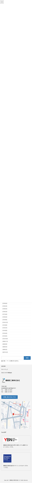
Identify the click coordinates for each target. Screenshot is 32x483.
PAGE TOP (29, 466)
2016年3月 (4, 317)
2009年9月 (4, 344)
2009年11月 (5, 341)
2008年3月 (4, 349)
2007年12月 (5, 352)
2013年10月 (5, 338)
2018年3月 (4, 308)
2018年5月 (4, 303)
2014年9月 (4, 325)
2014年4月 (4, 333)
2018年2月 (4, 311)
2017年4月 (4, 314)
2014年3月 (4, 336)
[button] (9, 397)
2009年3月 (4, 346)
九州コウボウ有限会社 (6, 372)
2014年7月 (4, 327)
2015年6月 (4, 319)
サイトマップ (4, 369)
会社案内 (3, 366)
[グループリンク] (16, 461)
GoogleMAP (3, 432)
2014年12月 (5, 322)
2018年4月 (4, 306)
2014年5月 (4, 330)
